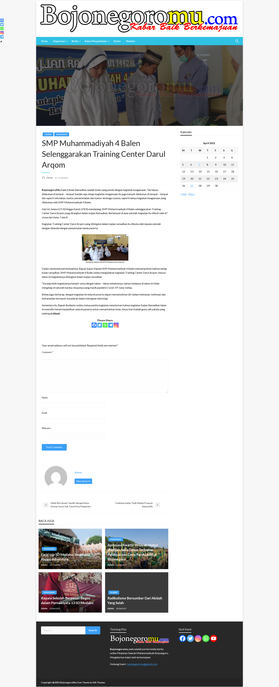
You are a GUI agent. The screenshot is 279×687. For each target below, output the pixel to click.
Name (45, 397)
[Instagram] (116, 325)
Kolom (117, 41)
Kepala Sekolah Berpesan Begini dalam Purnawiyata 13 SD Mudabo (67, 600)
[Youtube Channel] (213, 638)
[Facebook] (94, 325)
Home (44, 41)
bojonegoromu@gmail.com (142, 664)
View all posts (83, 481)
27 (191, 185)
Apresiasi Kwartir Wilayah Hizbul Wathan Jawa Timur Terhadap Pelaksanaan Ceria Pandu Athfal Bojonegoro (133, 552)
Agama (48, 134)
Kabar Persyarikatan (96, 41)
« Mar (183, 194)
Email (44, 412)
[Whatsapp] (105, 325)
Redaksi (130, 41)
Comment (47, 352)
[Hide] (1, 41)
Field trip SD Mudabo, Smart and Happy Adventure (65, 556)
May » (191, 194)
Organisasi (59, 41)
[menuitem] (44, 41)
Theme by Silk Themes (93, 682)
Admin (49, 177)
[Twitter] (99, 325)
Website (46, 428)
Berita (75, 41)
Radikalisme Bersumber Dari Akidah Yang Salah (135, 600)
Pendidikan (61, 134)
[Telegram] (110, 325)
